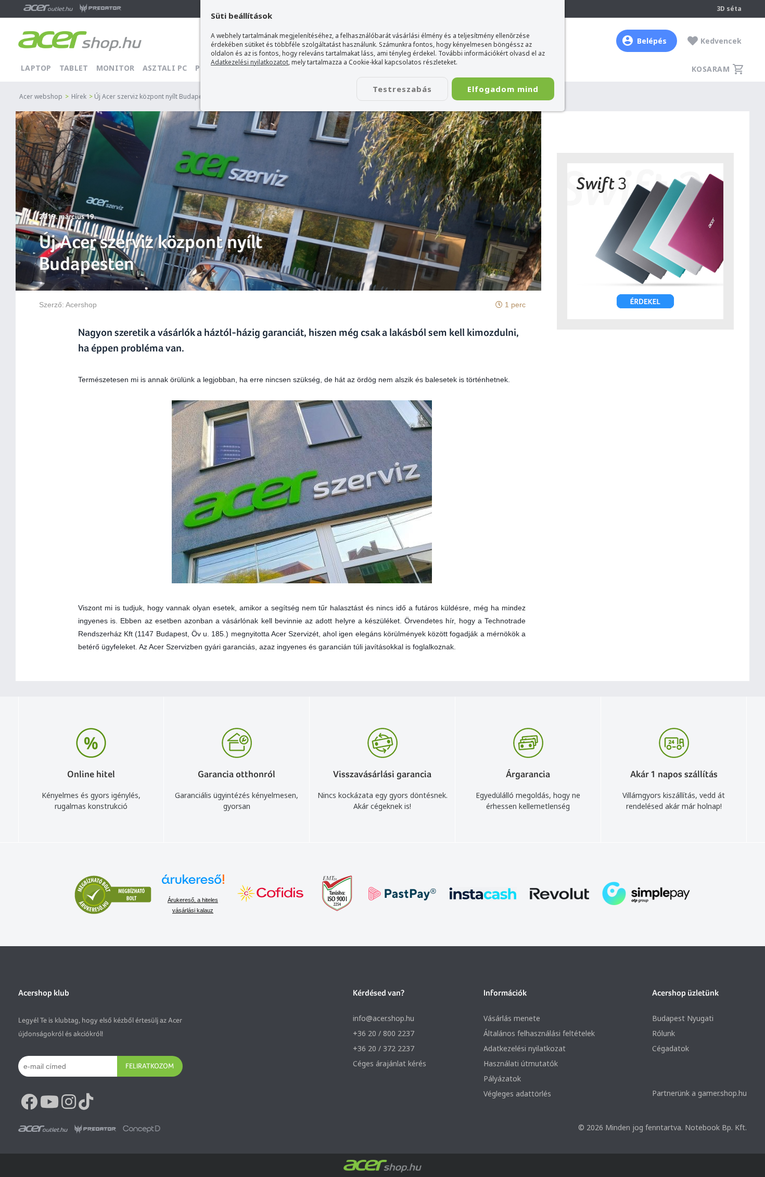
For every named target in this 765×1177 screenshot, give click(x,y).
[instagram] (68, 1102)
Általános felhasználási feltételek (539, 1033)
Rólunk (663, 1033)
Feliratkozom (149, 1066)
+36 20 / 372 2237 (383, 1048)
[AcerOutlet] (43, 1129)
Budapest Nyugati (682, 1018)
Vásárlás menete (511, 1018)
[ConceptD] (141, 1129)
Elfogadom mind (503, 89)
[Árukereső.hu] (193, 884)
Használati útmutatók (520, 1063)
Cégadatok (670, 1048)
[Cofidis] (271, 894)
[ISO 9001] (331, 894)
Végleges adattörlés (517, 1093)
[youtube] (49, 1102)
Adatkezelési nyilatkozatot (249, 62)
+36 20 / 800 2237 (383, 1033)
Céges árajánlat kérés (389, 1063)
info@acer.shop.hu (383, 1018)
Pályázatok (502, 1078)
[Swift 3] (645, 241)
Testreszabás (402, 89)
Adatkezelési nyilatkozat (524, 1048)
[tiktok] (86, 1102)
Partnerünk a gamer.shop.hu (699, 1093)
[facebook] (29, 1102)
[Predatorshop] (95, 1129)
